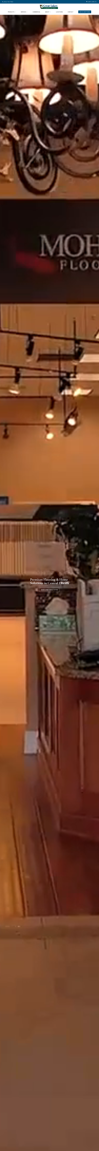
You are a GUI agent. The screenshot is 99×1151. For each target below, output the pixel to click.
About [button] (47, 12)
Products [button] (11, 12)
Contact (70, 12)
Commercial (36, 12)
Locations (59, 12)
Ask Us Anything (84, 12)
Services (23, 12)
